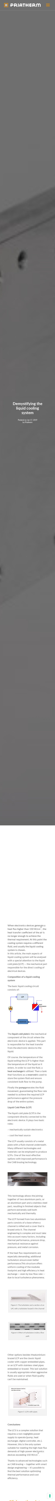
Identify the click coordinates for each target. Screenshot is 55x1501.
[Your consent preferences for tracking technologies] (50, 1496)
